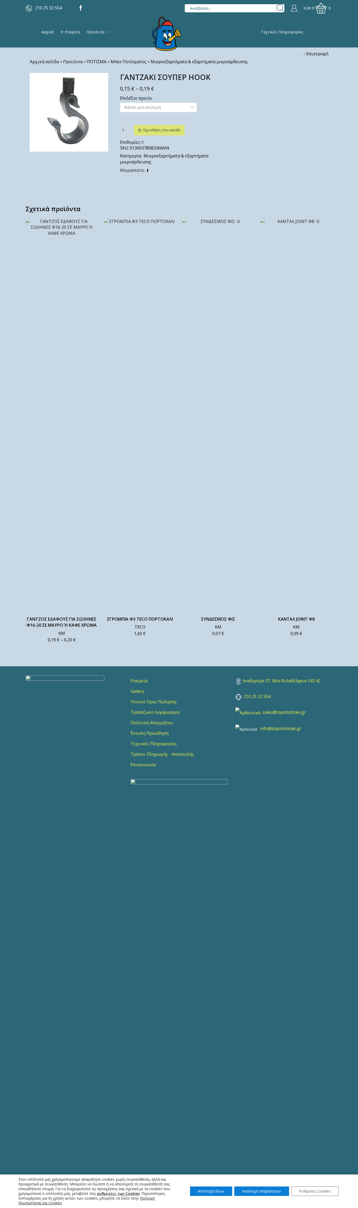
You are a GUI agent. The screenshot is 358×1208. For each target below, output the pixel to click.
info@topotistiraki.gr (280, 728)
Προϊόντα (95, 31)
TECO (139, 627)
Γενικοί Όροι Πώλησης (154, 702)
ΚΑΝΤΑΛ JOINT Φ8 (296, 619)
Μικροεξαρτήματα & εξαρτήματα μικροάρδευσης (199, 62)
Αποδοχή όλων (211, 1191)
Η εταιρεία (70, 31)
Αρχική (47, 31)
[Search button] (280, 8)
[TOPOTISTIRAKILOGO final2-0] (65, 714)
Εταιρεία (139, 681)
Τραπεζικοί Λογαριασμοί (155, 712)
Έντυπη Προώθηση (150, 733)
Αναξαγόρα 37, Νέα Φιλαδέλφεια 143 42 (282, 681)
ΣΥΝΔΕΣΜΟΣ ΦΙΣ (218, 619)
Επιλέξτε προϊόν (136, 98)
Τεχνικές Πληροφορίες (282, 31)
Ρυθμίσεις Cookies (315, 1191)
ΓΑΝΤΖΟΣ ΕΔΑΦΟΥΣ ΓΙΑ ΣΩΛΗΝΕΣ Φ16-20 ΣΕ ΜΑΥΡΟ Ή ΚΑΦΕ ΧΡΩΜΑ (61, 622)
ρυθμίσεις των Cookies (118, 1193)
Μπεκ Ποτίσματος (129, 62)
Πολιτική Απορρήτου (152, 723)
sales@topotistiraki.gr (284, 712)
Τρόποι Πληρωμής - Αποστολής (162, 754)
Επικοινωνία (143, 765)
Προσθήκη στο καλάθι (162, 129)
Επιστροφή (317, 54)
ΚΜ (61, 633)
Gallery (137, 691)
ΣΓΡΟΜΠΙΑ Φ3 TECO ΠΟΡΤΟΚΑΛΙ (140, 619)
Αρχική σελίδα (44, 62)
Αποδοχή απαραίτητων (261, 1191)
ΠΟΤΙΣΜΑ (96, 62)
